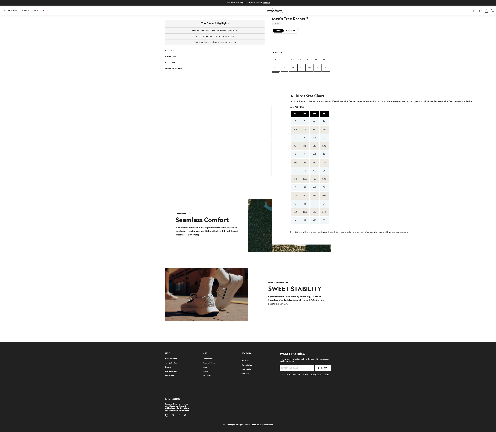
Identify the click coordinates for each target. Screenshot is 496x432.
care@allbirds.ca (171, 363)
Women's (290, 31)
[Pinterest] (185, 415)
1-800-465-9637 (171, 359)
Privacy (259, 425)
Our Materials (247, 365)
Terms (326, 374)
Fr (474, 11)
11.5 (293, 68)
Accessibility (268, 425)
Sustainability (246, 369)
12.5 (309, 68)
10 (324, 59)
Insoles (205, 371)
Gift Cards (207, 375)
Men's (278, 31)
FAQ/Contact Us (171, 371)
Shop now (266, 3)
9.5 (316, 59)
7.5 (283, 59)
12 (301, 68)
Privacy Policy (316, 374)
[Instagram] (166, 415)
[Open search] (480, 11)
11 (284, 68)
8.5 (300, 59)
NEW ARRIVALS (10, 11)
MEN (36, 11)
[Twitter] (173, 415)
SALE (45, 11)
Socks (205, 367)
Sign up (322, 368)
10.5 (275, 68)
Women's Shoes (209, 363)
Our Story (245, 361)
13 (318, 68)
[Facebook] (179, 415)
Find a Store (169, 375)
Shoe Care (245, 373)
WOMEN (26, 11)
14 (275, 76)
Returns (168, 367)
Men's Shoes (207, 359)
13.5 (326, 68)
